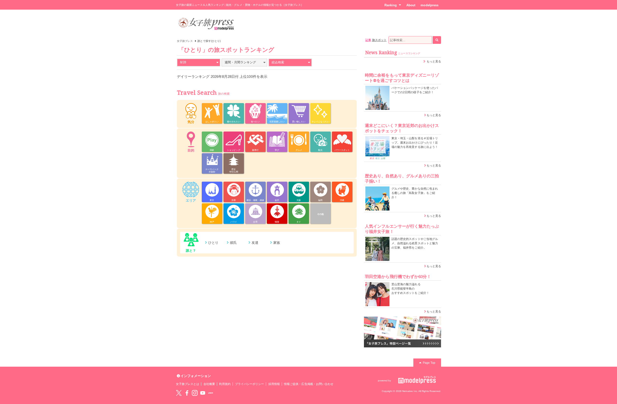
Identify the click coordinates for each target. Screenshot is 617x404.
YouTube (203, 393)
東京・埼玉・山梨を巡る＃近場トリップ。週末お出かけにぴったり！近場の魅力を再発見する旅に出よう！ (414, 143)
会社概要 (209, 384)
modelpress (429, 5)
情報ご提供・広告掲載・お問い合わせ (308, 384)
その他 (320, 214)
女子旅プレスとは (187, 384)
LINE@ (211, 393)
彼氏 (233, 243)
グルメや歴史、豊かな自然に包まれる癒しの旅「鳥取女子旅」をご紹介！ (414, 193)
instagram (195, 393)
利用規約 (225, 384)
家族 (276, 243)
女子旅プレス (185, 41)
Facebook (187, 393)
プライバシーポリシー (249, 384)
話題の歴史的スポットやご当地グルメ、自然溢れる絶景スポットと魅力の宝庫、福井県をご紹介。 (414, 243)
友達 (255, 243)
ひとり (213, 243)
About (410, 5)
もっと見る (434, 61)
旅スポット (379, 40)
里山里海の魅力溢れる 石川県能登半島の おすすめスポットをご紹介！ (410, 289)
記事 (368, 40)
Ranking (390, 5)
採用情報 (274, 384)
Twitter (179, 393)
